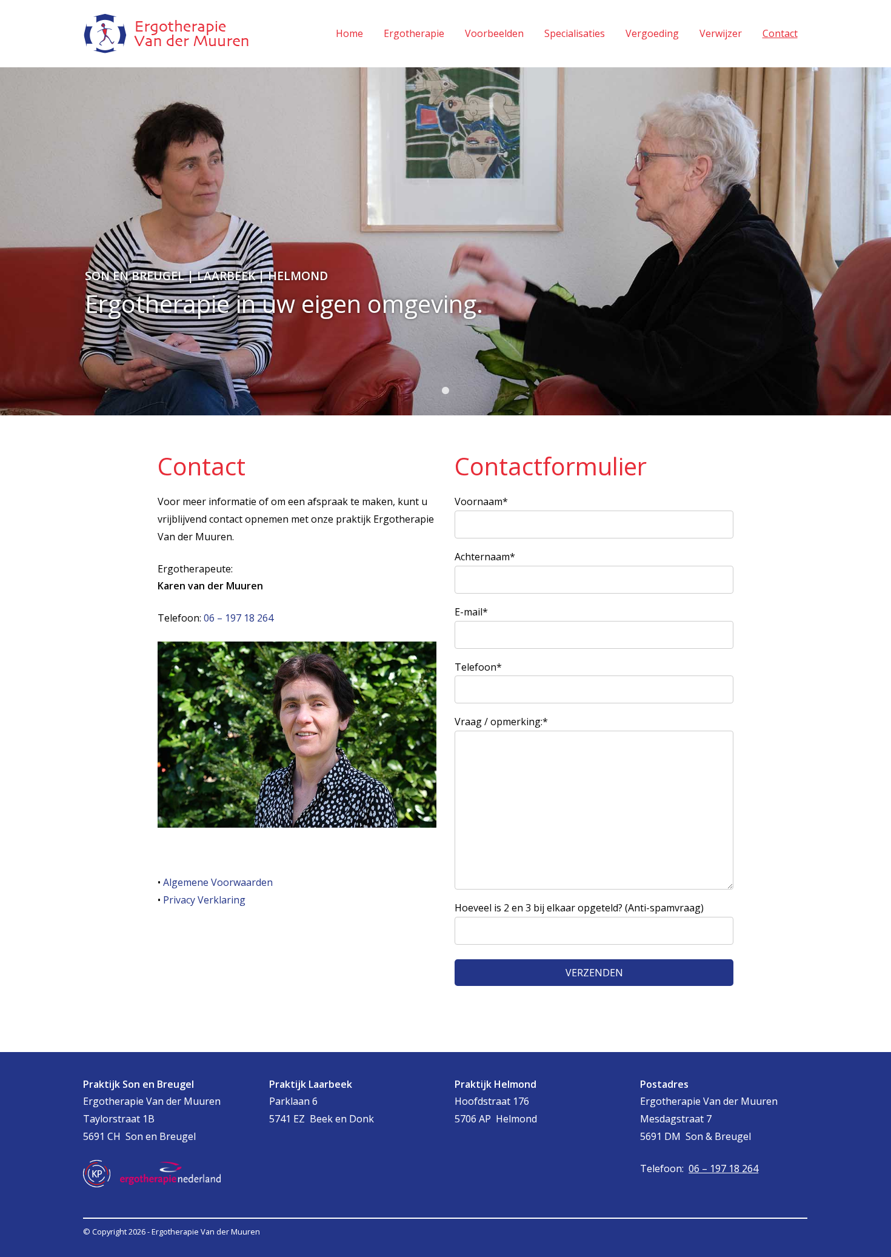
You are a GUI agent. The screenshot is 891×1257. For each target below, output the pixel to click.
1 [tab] (445, 391)
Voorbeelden (494, 33)
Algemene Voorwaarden (218, 882)
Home (349, 33)
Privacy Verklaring (204, 900)
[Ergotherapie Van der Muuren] (166, 33)
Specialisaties (574, 33)
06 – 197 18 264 (238, 618)
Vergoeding (652, 33)
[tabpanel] (445, 241)
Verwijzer (720, 33)
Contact (780, 33)
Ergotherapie (414, 33)
